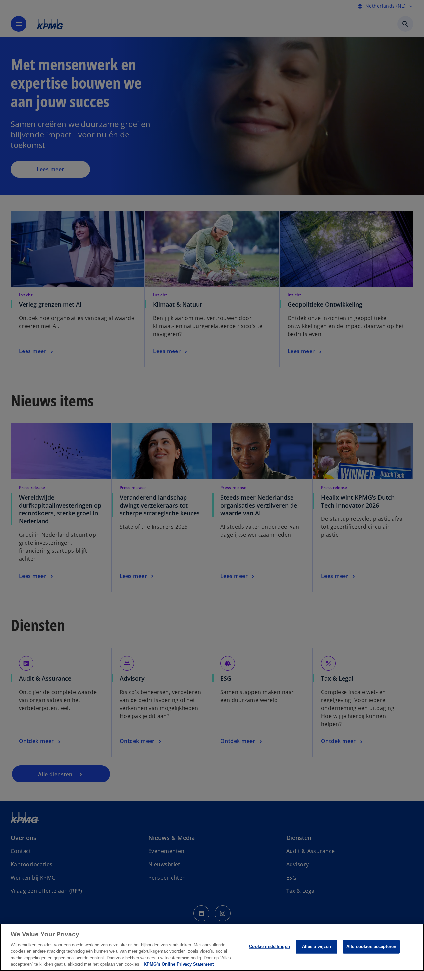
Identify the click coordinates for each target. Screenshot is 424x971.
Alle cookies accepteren (371, 946)
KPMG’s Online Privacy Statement (179, 964)
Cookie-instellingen (269, 946)
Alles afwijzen (316, 946)
